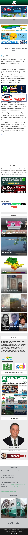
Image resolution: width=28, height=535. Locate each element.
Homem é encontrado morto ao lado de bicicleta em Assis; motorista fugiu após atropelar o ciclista (13, 345)
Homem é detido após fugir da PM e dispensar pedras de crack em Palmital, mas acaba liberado (13, 351)
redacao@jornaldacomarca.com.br (18, 484)
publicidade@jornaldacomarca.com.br (17, 486)
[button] (14, 20)
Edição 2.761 (5, 413)
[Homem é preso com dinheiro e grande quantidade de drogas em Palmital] (14, 227)
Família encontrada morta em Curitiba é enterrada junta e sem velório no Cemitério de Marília (13, 348)
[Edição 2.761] (14, 395)
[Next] (25, 215)
